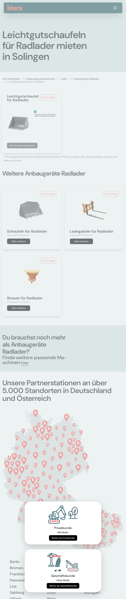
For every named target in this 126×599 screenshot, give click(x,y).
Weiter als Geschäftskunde (63, 585)
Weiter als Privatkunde (63, 538)
